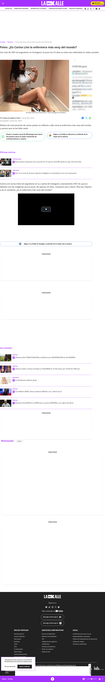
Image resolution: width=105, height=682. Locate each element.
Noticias (10, 42)
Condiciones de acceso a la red (82, 634)
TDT (43, 639)
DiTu (15, 646)
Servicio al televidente (48, 634)
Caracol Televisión (19, 636)
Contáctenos (45, 644)
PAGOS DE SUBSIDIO (75, 9)
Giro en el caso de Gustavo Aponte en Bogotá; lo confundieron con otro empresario (46, 173)
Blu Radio (17, 641)
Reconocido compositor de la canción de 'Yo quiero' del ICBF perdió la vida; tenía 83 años (48, 162)
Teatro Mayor (18, 651)
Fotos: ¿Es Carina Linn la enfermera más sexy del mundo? (33, 42)
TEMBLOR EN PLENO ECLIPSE (58, 9)
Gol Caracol (17, 639)
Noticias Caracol (19, 634)
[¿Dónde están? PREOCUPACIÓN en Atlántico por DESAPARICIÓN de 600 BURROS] (5, 357)
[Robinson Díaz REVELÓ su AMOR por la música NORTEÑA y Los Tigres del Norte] (5, 403)
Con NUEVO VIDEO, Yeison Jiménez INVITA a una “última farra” (38, 391)
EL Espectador (18, 649)
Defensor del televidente (49, 636)
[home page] (52, 3)
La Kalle (2, 42)
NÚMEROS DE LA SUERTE (39, 9)
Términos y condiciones (79, 644)
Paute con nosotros (47, 649)
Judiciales (16, 170)
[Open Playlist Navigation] (102, 679)
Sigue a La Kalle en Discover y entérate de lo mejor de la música (70, 135)
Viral (19, 441)
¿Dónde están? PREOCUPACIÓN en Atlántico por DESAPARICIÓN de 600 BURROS (45, 357)
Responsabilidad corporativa (81, 636)
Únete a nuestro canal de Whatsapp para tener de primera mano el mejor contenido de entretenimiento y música (24, 136)
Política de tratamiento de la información (85, 639)
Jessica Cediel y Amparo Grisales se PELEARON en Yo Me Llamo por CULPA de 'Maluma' (47, 369)
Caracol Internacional (20, 654)
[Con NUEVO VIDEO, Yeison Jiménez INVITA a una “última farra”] (5, 391)
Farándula (16, 377)
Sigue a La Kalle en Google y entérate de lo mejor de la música (48, 244)
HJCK (15, 644)
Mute (84, 679)
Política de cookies (78, 641)
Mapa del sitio (46, 651)
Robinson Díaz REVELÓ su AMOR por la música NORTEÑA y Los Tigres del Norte (44, 403)
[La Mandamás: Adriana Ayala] (5, 380)
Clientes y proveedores (48, 646)
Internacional (17, 159)
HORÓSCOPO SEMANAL (21, 9)
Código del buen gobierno (49, 641)
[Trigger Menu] (3, 3)
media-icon (52, 679)
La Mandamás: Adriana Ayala (26, 380)
